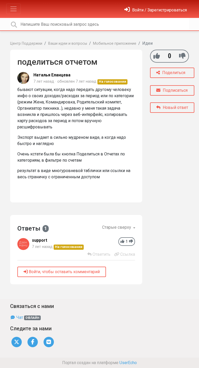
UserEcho (128, 362)
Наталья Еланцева (51, 75)
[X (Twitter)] (16, 341)
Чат (27, 317)
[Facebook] (32, 341)
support (39, 240)
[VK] (48, 341)
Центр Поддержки (26, 43)
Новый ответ (175, 107)
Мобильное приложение (114, 43)
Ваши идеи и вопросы (67, 43)
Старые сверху (117, 227)
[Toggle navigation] (13, 9)
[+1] (156, 56)
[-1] (182, 56)
